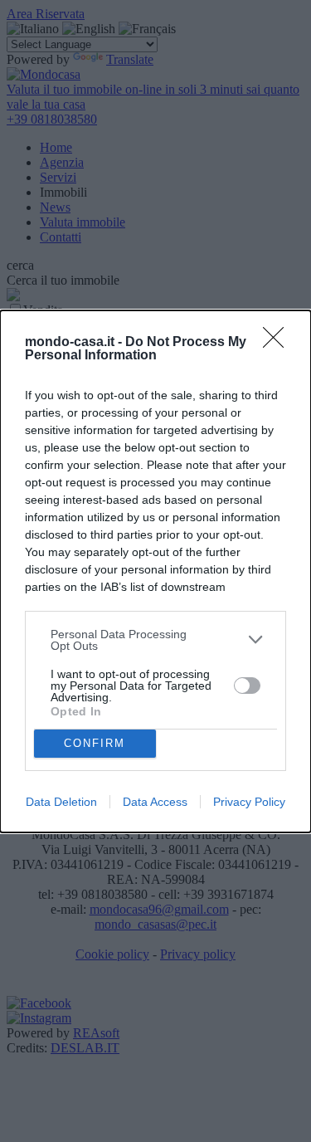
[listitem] (155, 640)
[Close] (278, 343)
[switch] (247, 685)
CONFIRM (94, 743)
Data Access (155, 801)
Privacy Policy (249, 801)
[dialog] (155, 571)
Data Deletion (61, 801)
